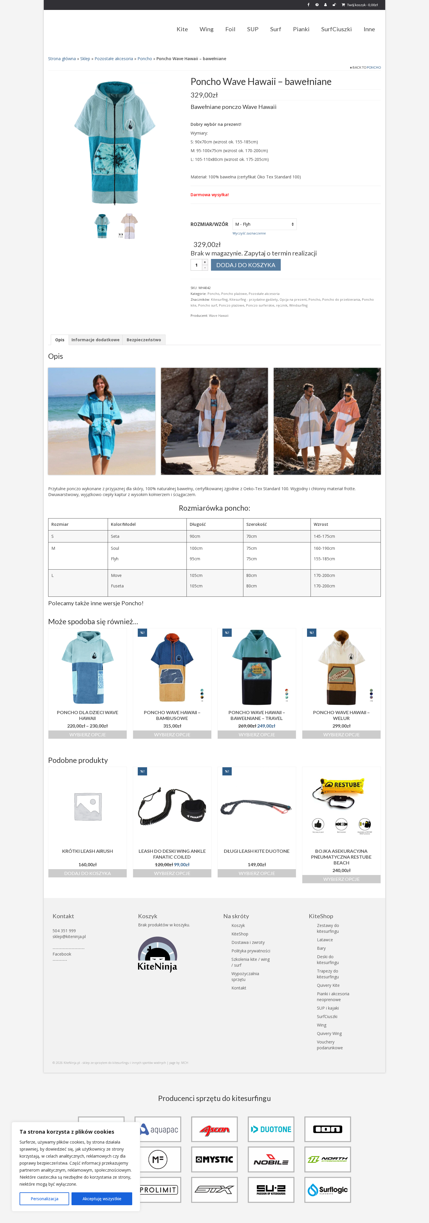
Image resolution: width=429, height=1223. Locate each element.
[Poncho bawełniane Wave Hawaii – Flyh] (115, 143)
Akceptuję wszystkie (102, 1198)
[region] (76, 1166)
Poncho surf (207, 305)
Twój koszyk (362, 5)
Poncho (144, 58)
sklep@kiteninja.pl (69, 936)
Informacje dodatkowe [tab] (96, 339)
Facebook (62, 954)
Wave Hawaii (219, 315)
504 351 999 (64, 930)
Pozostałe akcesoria (114, 58)
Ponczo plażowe (231, 305)
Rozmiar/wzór (209, 224)
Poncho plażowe (234, 293)
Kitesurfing (219, 299)
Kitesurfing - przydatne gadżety (253, 299)
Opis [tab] (59, 339)
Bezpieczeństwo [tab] (144, 339)
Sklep (85, 58)
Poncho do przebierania (341, 299)
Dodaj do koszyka (245, 264)
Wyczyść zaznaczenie (249, 233)
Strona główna (62, 58)
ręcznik (281, 305)
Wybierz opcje (87, 734)
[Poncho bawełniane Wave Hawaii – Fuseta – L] (130, 225)
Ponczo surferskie (260, 305)
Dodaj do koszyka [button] (87, 873)
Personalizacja (44, 1198)
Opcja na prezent (293, 299)
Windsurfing (298, 305)
